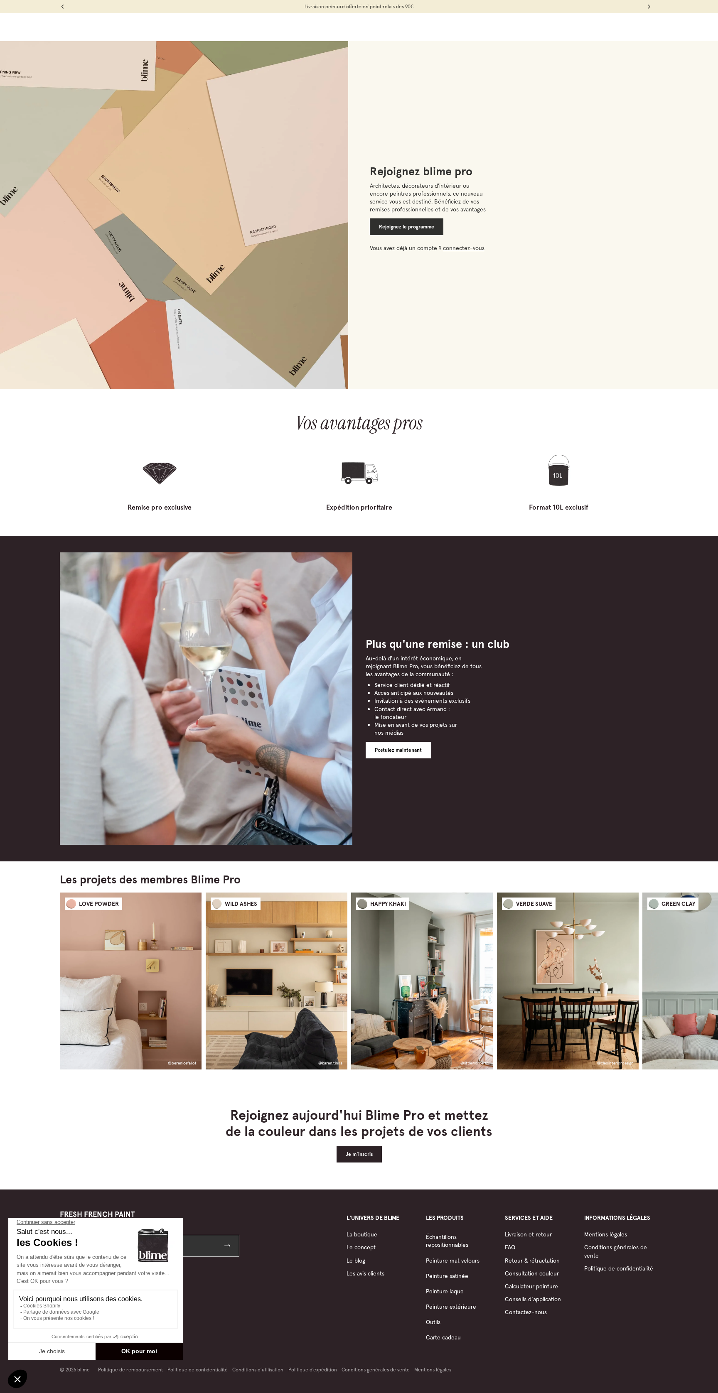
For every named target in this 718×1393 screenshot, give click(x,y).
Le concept (361, 1247)
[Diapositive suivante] (650, 980)
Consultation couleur (532, 1273)
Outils (433, 1322)
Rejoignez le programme (406, 227)
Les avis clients (365, 1273)
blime (83, 1369)
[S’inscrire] (228, 1245)
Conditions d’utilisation (257, 1369)
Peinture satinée (447, 1276)
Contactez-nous (526, 1312)
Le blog (356, 1260)
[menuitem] (265, 27)
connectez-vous (463, 248)
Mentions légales (605, 1234)
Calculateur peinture (531, 1286)
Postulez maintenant (398, 750)
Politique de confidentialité (618, 1268)
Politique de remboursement (130, 1369)
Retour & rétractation (532, 1260)
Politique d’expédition (312, 1369)
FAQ (510, 1247)
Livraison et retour (528, 1234)
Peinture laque (445, 1291)
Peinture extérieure (451, 1306)
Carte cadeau (443, 1337)
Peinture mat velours (452, 1260)
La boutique (362, 1234)
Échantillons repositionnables (447, 1240)
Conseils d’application (533, 1299)
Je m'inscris (359, 1154)
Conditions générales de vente (376, 1369)
